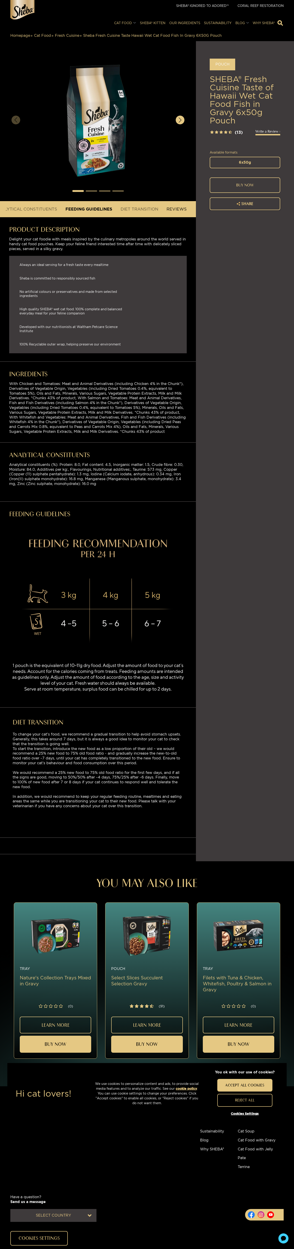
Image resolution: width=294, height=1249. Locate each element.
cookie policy (186, 1088)
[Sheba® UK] (22, 10)
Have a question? (28, 1199)
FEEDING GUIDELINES (88, 209)
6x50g (245, 162)
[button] (78, 191)
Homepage (20, 35)
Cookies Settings (245, 1113)
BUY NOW (245, 185)
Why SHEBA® (212, 1149)
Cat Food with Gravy (256, 1140)
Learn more (56, 1025)
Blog (204, 1140)
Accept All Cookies (244, 1085)
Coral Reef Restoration (260, 6)
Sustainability (212, 1131)
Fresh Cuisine (67, 35)
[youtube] (270, 1214)
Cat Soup (246, 1131)
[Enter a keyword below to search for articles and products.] (280, 23)
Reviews (177, 209)
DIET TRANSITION (139, 209)
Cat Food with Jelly (255, 1149)
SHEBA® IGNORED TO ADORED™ (202, 6)
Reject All (244, 1100)
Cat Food (42, 35)
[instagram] (261, 1214)
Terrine (244, 1167)
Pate (242, 1158)
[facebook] (251, 1214)
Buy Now (55, 1044)
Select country (53, 1215)
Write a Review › (267, 131)
